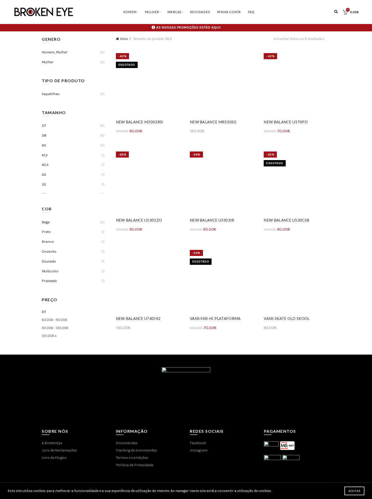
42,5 (45, 165)
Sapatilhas (51, 94)
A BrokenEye (52, 443)
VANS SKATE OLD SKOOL (286, 318)
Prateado (49, 281)
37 (44, 125)
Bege (46, 222)
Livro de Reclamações (59, 450)
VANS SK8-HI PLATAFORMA (215, 318)
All (44, 312)
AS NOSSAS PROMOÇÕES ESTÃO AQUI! (188, 27)
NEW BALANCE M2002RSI (139, 122)
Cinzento (49, 251)
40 (44, 145)
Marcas (174, 12)
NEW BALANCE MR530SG (213, 122)
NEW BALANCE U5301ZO (139, 220)
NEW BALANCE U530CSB (286, 220)
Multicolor (50, 271)
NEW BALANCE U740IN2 (138, 318)
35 (44, 184)
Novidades (200, 12)
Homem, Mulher (55, 52)
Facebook (198, 443)
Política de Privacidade (134, 465)
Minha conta (229, 12)
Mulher (152, 12)
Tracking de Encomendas (136, 450)
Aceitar (354, 491)
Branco (48, 242)
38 (44, 135)
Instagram (199, 450)
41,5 (45, 155)
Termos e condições (132, 457)
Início (124, 39)
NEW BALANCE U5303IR (212, 220)
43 (44, 174)
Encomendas (127, 443)
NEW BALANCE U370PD (285, 122)
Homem (130, 12)
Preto (46, 232)
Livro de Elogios (54, 457)
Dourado (49, 261)
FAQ (251, 12)
